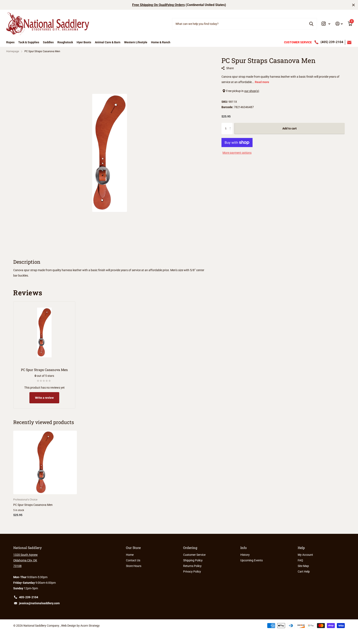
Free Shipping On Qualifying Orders (158, 5)
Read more (262, 82)
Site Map (303, 566)
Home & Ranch (160, 42)
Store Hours (133, 566)
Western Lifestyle (135, 42)
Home (130, 554)
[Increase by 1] (231, 125)
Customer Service (194, 554)
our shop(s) (251, 91)
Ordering (190, 547)
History (245, 554)
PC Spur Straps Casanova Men (33, 504)
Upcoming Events (251, 560)
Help (301, 547)
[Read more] (326, 23)
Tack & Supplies (28, 42)
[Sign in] (339, 23)
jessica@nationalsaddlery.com (39, 603)
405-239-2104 (28, 597)
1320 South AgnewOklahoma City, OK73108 (25, 560)
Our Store (133, 547)
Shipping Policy (193, 560)
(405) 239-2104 (332, 42)
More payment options (237, 152)
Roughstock (65, 42)
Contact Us (133, 560)
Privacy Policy (192, 571)
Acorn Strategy (90, 625)
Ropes (10, 42)
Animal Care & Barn (107, 42)
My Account (305, 554)
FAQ (300, 560)
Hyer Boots (84, 42)
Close (353, 5)
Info (243, 547)
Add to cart (289, 128)
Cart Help (304, 571)
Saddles (48, 42)
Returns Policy (192, 566)
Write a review (44, 397)
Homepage (12, 51)
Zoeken (311, 23)
